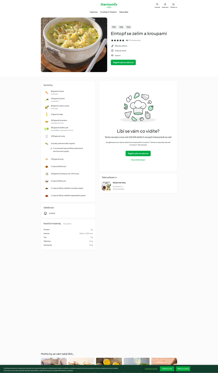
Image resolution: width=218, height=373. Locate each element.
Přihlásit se (173, 7)
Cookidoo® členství (108, 12)
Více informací (138, 160)
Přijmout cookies (183, 369)
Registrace (165, 7)
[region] (109, 369)
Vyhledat (157, 7)
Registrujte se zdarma (123, 62)
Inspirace (94, 12)
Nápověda (123, 12)
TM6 (121, 27)
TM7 (114, 27)
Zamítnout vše (167, 369)
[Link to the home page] (109, 5)
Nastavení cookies (151, 369)
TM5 (128, 27)
